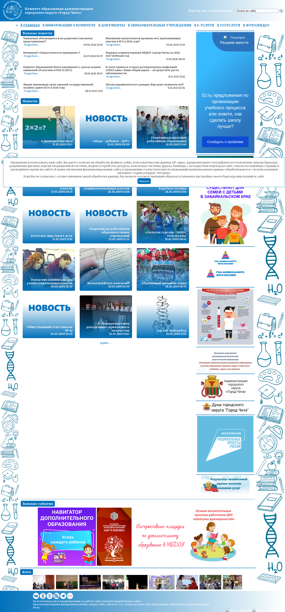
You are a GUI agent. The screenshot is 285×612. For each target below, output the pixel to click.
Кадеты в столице (173, 188)
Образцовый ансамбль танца (164, 283)
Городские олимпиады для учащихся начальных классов (50, 281)
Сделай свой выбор (172, 330)
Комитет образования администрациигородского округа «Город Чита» (59, 11)
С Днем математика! (57, 141)
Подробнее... (31, 44)
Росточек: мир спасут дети (52, 236)
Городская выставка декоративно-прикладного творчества (108, 327)
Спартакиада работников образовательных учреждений (109, 232)
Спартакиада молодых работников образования (167, 139)
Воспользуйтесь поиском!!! (108, 283)
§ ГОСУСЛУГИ (228, 25)
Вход (36, 607)
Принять (144, 181)
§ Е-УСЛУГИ (204, 25)
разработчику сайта (127, 601)
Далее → (106, 343)
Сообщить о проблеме (225, 142)
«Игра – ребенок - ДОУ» (111, 141)
